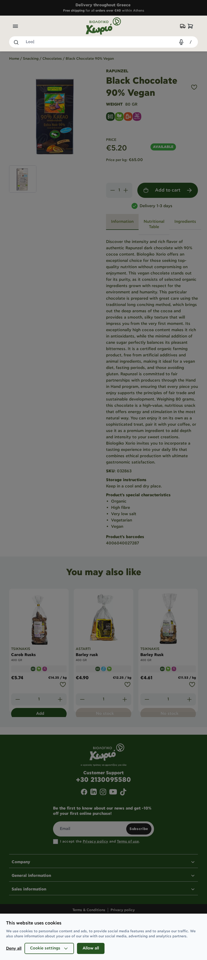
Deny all (13, 948)
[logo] (103, 26)
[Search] (16, 42)
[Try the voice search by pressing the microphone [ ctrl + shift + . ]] (181, 42)
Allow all (91, 948)
